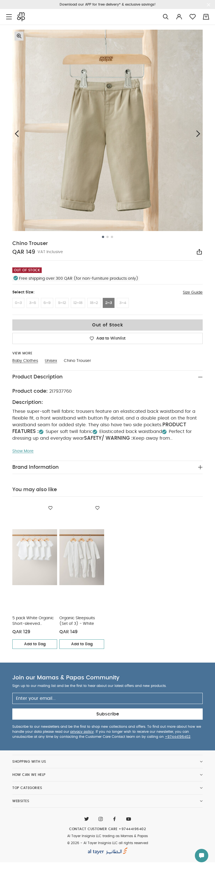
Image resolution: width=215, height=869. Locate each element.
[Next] (198, 133)
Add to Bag (35, 644)
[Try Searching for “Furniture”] (165, 16)
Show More (23, 451)
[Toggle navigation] (9, 16)
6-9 (47, 303)
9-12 (62, 303)
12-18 (78, 303)
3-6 (32, 303)
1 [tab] (103, 237)
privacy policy (82, 731)
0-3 (18, 303)
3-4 (122, 303)
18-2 (94, 303)
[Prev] (16, 133)
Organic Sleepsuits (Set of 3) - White (77, 621)
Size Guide (193, 293)
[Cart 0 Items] (206, 17)
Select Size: (23, 292)
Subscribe (107, 714)
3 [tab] (112, 237)
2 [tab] (107, 237)
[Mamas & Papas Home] (21, 16)
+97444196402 (177, 736)
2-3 (108, 303)
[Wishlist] (50, 507)
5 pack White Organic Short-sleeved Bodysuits (33, 621)
